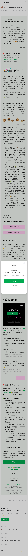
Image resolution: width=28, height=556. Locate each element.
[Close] (24, 263)
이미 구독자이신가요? (14, 290)
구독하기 (14, 281)
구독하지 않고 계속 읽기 (14, 285)
